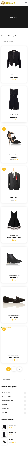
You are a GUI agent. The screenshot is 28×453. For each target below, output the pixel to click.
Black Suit (14, 197)
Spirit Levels (14, 75)
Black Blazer (14, 77)
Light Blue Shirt (14, 357)
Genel (14, 404)
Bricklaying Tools (14, 115)
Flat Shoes (14, 317)
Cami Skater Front (14, 238)
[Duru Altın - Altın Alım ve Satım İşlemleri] (8, 3)
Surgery (17, 154)
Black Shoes (14, 157)
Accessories (14, 392)
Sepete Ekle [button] (23, 46)
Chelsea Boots (14, 277)
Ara (25, 380)
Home (11, 17)
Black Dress (14, 117)
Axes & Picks (11, 195)
